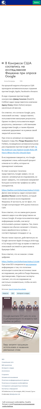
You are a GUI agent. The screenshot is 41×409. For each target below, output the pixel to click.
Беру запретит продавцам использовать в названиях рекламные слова (16, 347)
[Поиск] (30, 3)
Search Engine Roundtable (17, 289)
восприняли (31, 264)
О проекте (5, 374)
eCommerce (6, 371)
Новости (5, 293)
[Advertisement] (20, 11)
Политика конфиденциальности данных (15, 380)
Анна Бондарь (9, 81)
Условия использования (10, 377)
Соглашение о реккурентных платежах (15, 386)
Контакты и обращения (10, 389)
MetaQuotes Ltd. (15, 394)
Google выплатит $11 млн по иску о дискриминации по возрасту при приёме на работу (20, 318)
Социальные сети (7, 362)
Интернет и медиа (23, 293)
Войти (36, 2)
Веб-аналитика (7, 365)
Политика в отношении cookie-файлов (15, 383)
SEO (12, 293)
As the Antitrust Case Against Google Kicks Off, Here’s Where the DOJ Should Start (19, 149)
